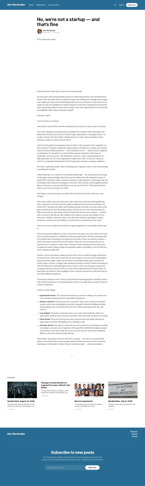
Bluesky (135, 434)
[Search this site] (115, 4)
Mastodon (134, 431)
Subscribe (132, 5)
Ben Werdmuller (16, 4)
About (31, 5)
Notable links (40, 5)
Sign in (121, 5)
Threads (134, 436)
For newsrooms (53, 5)
